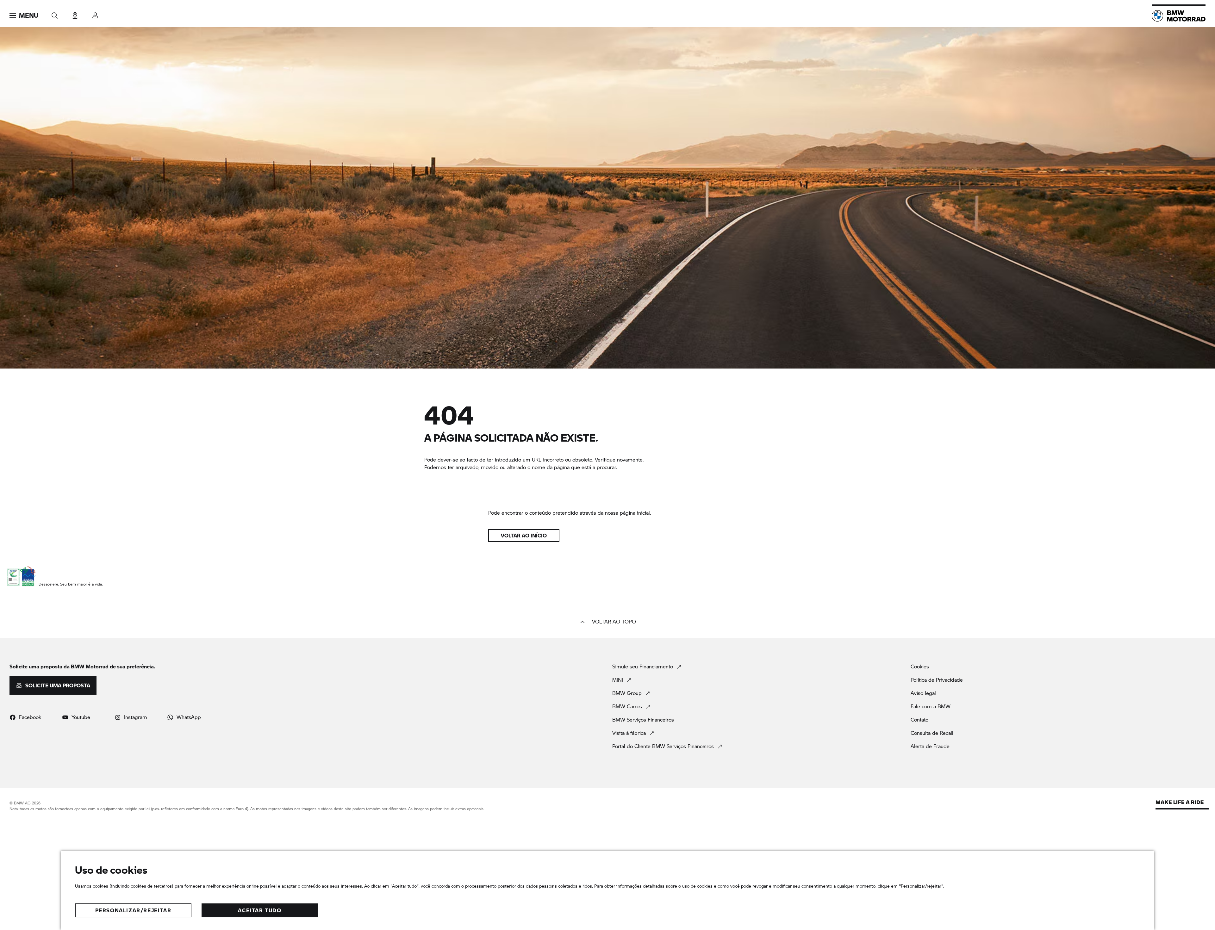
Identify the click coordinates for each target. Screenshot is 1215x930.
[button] (23, 15)
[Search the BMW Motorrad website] (55, 13)
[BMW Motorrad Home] (1179, 16)
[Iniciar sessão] (95, 13)
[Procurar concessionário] (75, 13)
